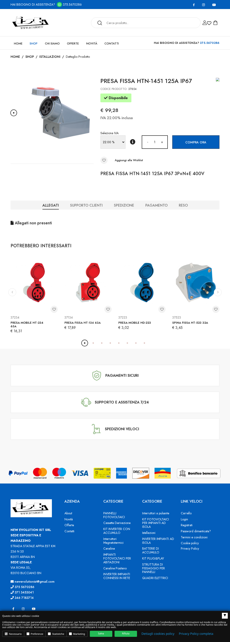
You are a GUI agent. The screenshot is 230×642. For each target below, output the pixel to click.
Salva (101, 633)
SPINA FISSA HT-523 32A (190, 323)
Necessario (15, 634)
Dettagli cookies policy (158, 634)
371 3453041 (24, 592)
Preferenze (36, 634)
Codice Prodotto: (113, 89)
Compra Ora (195, 142)
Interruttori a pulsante (155, 513)
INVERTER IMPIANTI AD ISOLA (158, 541)
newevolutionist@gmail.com (34, 581)
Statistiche (57, 634)
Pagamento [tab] (156, 205)
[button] (13, 112)
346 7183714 (24, 597)
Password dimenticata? (196, 531)
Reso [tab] (183, 205)
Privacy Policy (190, 548)
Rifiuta (125, 633)
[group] (61, 113)
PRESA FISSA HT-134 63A (82, 323)
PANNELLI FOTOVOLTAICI (114, 515)
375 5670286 (24, 587)
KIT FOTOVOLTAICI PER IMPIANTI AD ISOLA (155, 523)
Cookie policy (190, 543)
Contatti (111, 43)
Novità (91, 43)
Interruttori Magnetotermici (113, 541)
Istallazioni (49, 56)
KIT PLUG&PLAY (153, 558)
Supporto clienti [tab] (86, 205)
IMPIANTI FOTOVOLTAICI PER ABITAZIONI (117, 558)
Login (184, 519)
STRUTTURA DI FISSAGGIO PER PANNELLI (153, 568)
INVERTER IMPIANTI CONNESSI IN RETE (116, 576)
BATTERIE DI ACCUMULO (150, 550)
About (68, 513)
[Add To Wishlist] (104, 160)
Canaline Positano (115, 568)
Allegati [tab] (50, 205)
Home (18, 43)
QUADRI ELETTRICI (155, 578)
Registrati (186, 525)
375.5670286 (72, 4)
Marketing (79, 634)
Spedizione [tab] (124, 205)
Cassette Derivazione (116, 523)
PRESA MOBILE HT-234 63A (27, 324)
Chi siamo (52, 43)
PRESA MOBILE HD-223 (134, 323)
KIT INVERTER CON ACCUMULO (116, 531)
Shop (34, 43)
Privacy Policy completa (196, 634)
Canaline (109, 548)
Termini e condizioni (194, 537)
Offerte (73, 43)
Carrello (186, 513)
